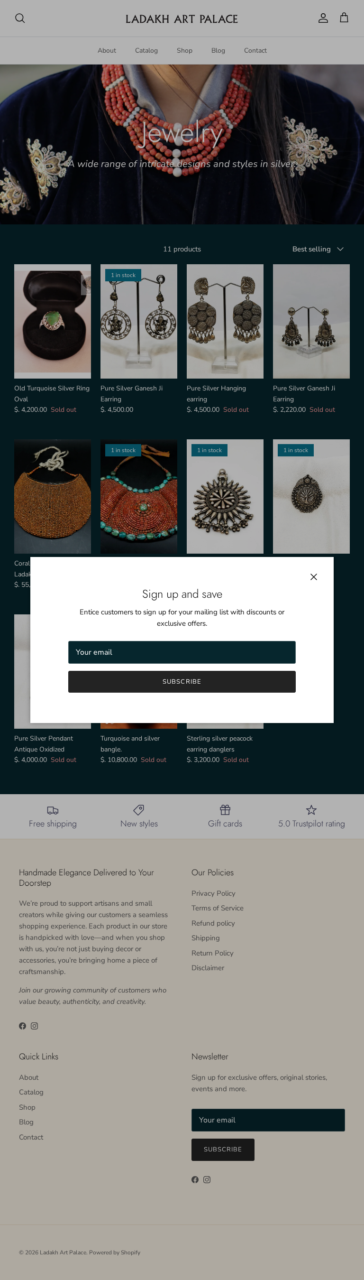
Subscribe (182, 681)
